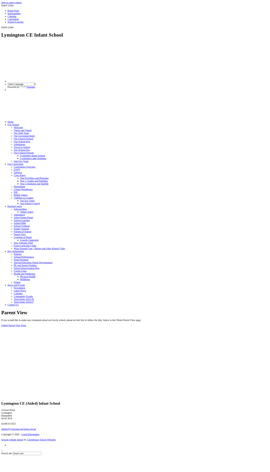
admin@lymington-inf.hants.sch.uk (18, 429)
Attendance (19, 214)
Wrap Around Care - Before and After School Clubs (39, 248)
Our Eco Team (27, 200)
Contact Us (13, 304)
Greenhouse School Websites (41, 439)
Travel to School (22, 147)
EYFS (17, 169)
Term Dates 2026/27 (24, 302)
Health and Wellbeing (24, 274)
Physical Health (27, 276)
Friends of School (22, 231)
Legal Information (30, 434)
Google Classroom (29, 240)
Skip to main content (11, 2)
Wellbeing (25, 279)
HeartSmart (19, 186)
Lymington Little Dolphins (33, 158)
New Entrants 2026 (23, 243)
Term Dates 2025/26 (24, 299)
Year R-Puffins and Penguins (34, 178)
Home (11, 122)
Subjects (18, 172)
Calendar (12, 16)
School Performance (24, 257)
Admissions (19, 144)
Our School (13, 124)
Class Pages (19, 175)
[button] (14, 27)
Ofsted (17, 282)
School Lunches (15, 22)
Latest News (20, 290)
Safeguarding (14, 13)
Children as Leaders (23, 198)
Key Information (16, 251)
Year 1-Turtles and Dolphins (34, 181)
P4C (16, 192)
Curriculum (13, 19)
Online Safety (27, 212)
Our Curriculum (15, 164)
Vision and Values (23, 130)
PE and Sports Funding (25, 265)
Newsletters (19, 288)
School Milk (20, 223)
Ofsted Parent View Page (13, 325)
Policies (17, 254)
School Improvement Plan (26, 268)
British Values (21, 195)
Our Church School (23, 138)
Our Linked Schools (24, 152)
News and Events (16, 285)
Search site (6, 453)
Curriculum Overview (24, 167)
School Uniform (22, 226)
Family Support (21, 228)
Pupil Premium (21, 259)
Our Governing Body (24, 136)
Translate (30, 87)
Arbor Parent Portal (23, 217)
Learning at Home (23, 237)
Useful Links (20, 271)
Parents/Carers (15, 206)
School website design (12, 439)
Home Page (13, 10)
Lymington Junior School (32, 155)
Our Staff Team (21, 133)
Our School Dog (22, 141)
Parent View (20, 234)
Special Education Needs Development (33, 262)
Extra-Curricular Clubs (25, 245)
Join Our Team (21, 161)
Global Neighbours (23, 189)
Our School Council (30, 203)
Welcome (18, 127)
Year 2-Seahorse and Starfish (34, 183)
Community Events (23, 296)
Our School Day (22, 150)
